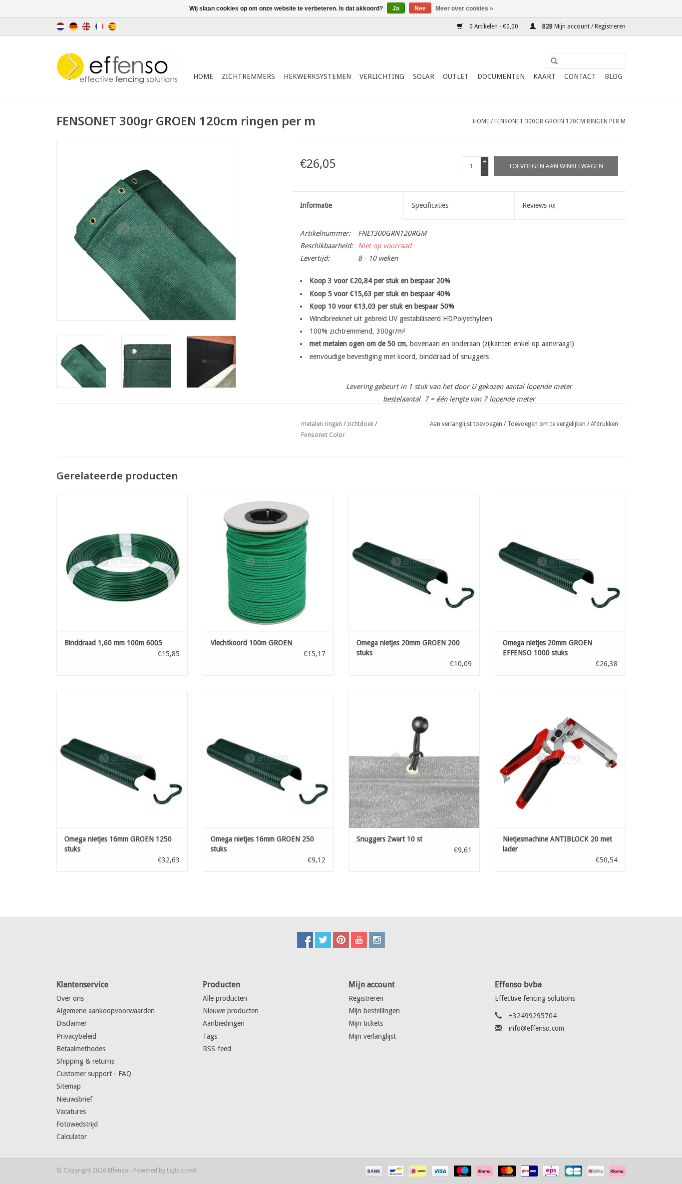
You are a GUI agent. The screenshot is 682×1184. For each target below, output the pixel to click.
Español (112, 26)
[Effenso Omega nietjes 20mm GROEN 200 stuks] (414, 562)
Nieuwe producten (231, 1011)
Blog (614, 76)
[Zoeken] (551, 61)
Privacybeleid (76, 1036)
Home (203, 76)
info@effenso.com (536, 1028)
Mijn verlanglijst (372, 1036)
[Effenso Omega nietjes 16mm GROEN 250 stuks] (268, 759)
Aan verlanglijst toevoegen (466, 423)
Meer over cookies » (464, 8)
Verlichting (381, 76)
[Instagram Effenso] (377, 940)
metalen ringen (321, 423)
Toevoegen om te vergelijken (547, 423)
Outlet (456, 76)
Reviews (538, 205)
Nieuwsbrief (74, 1099)
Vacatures (71, 1112)
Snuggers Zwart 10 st (389, 839)
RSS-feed (217, 1049)
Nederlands (60, 26)
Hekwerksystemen (317, 76)
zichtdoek (360, 423)
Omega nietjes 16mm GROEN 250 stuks (262, 844)
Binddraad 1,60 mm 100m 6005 (113, 643)
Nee (420, 8)
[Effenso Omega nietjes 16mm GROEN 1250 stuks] (122, 759)
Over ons (70, 998)
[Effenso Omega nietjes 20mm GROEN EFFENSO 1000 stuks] (560, 562)
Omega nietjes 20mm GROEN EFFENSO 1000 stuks (547, 648)
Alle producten (225, 998)
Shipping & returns (85, 1061)
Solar (423, 76)
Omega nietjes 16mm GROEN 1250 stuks (118, 844)
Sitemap (68, 1086)
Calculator (71, 1137)
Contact (580, 76)
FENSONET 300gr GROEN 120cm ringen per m (560, 121)
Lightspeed (181, 1170)
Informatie (316, 205)
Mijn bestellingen (374, 1011)
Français (99, 26)
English (86, 26)
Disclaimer (71, 1023)
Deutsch (73, 26)
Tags (210, 1036)
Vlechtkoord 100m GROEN (251, 643)
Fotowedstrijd (77, 1124)
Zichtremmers (248, 76)
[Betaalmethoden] (372, 1170)
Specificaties (429, 205)
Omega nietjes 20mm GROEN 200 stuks (408, 648)
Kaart (544, 76)
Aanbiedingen (224, 1023)
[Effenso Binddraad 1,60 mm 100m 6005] (122, 562)
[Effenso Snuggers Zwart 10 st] (414, 759)
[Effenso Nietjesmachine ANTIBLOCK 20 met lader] (560, 759)
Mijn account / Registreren (583, 26)
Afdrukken (604, 423)
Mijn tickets (365, 1023)
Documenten (501, 76)
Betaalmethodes (80, 1049)
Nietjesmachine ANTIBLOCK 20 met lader (557, 844)
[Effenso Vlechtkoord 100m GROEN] (268, 562)
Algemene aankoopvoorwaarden (105, 1011)
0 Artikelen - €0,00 (494, 26)
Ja (395, 8)
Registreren (365, 998)
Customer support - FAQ (93, 1074)
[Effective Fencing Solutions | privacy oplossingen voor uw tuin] (117, 68)
